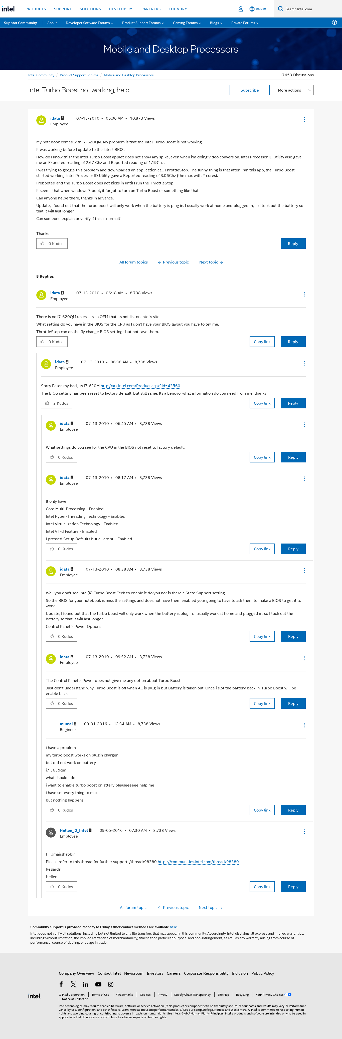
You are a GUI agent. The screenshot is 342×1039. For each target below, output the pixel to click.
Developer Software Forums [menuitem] (88, 22)
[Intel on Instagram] (110, 985)
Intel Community (41, 74)
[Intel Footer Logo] (34, 995)
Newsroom (133, 973)
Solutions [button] (90, 8)
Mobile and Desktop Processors (129, 74)
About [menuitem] (52, 22)
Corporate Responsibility (206, 973)
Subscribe (250, 90)
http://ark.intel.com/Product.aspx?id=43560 (140, 385)
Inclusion (240, 973)
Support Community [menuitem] (20, 22)
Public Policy (262, 973)
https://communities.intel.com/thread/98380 (198, 861)
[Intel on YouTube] (98, 985)
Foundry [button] (178, 8)
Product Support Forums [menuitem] (141, 22)
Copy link (262, 341)
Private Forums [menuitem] (243, 22)
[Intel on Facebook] (61, 985)
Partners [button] (151, 8)
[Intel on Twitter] (73, 985)
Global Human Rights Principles (203, 1013)
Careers (174, 973)
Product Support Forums (79, 74)
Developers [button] (121, 8)
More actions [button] (289, 90)
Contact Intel (109, 973)
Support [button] (63, 8)
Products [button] (36, 8)
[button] (304, 119)
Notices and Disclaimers (230, 1009)
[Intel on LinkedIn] (86, 985)
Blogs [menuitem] (214, 22)
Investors (155, 973)
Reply (293, 243)
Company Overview (76, 973)
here (173, 926)
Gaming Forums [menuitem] (185, 22)
